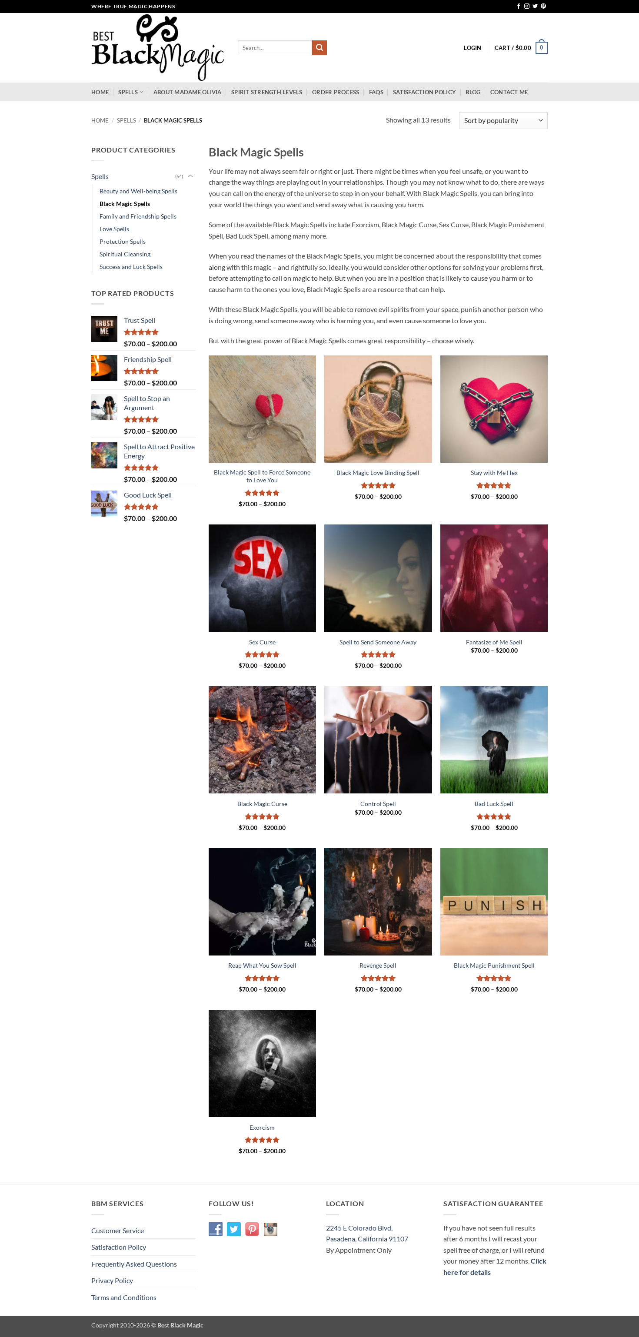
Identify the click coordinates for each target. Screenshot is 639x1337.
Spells (128, 92)
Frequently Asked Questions (134, 1264)
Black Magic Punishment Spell (494, 965)
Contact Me (509, 92)
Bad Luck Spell (494, 803)
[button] (472, 48)
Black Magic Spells (125, 203)
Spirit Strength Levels (267, 92)
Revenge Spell (377, 965)
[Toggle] (190, 176)
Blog (473, 92)
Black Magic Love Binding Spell (377, 472)
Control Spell (378, 803)
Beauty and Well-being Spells (138, 191)
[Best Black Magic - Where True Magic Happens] (158, 48)
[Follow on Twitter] (535, 6)
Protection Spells (123, 241)
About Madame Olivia (187, 92)
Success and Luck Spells (131, 266)
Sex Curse (262, 642)
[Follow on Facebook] (518, 6)
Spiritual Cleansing (125, 254)
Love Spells (114, 228)
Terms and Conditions (123, 1297)
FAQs (376, 92)
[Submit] (319, 47)
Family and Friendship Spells (138, 216)
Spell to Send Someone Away (377, 642)
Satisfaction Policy (424, 92)
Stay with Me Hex (494, 472)
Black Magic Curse (262, 803)
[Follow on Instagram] (526, 6)
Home (100, 92)
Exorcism (262, 1127)
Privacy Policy (112, 1280)
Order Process (335, 92)
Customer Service (117, 1230)
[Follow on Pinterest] (543, 6)
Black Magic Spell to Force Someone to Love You (262, 476)
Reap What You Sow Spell (262, 965)
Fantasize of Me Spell (494, 642)
